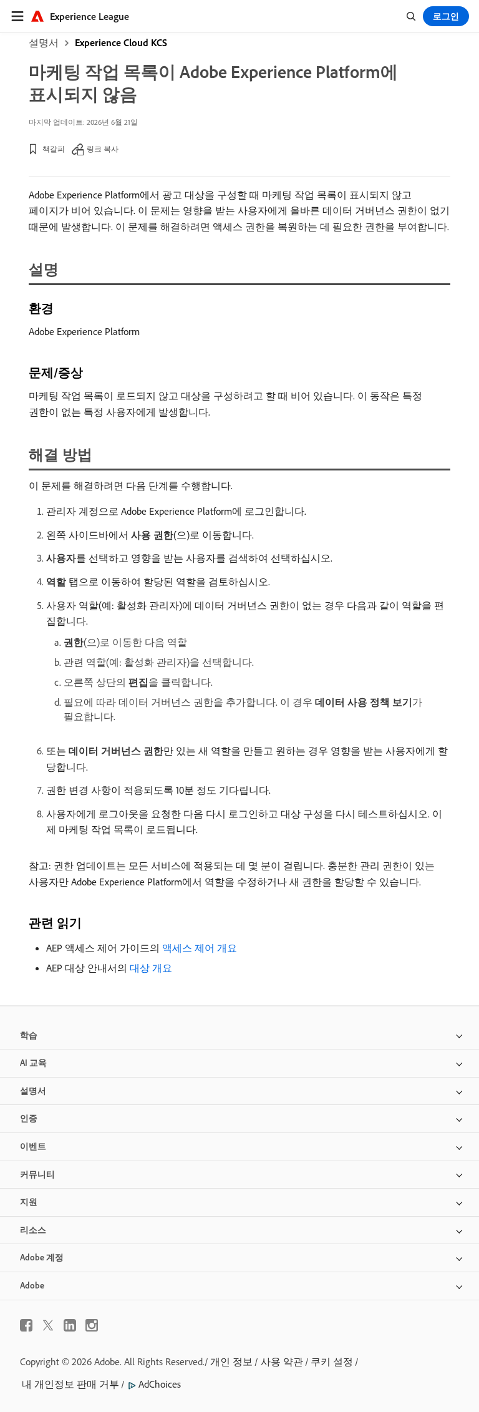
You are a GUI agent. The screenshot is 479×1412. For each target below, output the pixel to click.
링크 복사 (103, 148)
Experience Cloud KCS (121, 42)
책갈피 (53, 148)
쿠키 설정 (332, 1361)
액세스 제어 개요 (199, 948)
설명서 (44, 42)
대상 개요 (151, 968)
